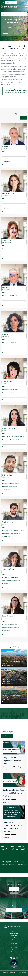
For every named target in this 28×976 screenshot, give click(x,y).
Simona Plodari (7, 240)
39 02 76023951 (6, 663)
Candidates (14, 952)
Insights (14, 937)
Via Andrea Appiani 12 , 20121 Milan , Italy (12, 661)
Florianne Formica (8, 428)
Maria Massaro (7, 381)
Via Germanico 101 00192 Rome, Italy (10, 295)
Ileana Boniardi (7, 616)
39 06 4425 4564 (6, 681)
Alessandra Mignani (9, 569)
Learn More (6, 770)
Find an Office (14, 935)
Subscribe (4, 868)
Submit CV (14, 947)
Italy (4, 151)
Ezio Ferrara (6, 287)
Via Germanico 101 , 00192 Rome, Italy (12, 679)
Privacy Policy (14, 943)
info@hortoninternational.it (8, 665)
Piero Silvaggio (7, 147)
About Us (14, 931)
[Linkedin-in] (1, 2)
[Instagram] (14, 958)
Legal (14, 945)
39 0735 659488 (6, 699)
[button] (26, 7)
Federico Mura (7, 475)
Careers (14, 949)
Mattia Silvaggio (7, 522)
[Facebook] (11, 958)
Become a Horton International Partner (14, 954)
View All (7, 735)
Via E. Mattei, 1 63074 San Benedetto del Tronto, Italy (13, 436)
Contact (14, 939)
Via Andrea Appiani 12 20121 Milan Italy (13, 21)
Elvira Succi (6, 334)
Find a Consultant (14, 933)
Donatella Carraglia (8, 193)
